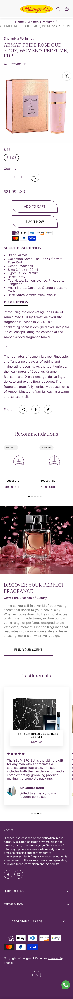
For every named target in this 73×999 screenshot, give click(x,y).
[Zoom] (66, 76)
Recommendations (36, 434)
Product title (11, 480)
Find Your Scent (28, 650)
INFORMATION (13, 904)
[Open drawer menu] (6, 9)
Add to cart (34, 206)
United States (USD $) (25, 921)
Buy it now (35, 221)
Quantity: (10, 168)
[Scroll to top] (36, 975)
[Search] (58, 9)
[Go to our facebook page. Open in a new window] (8, 874)
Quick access (14, 891)
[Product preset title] (19, 460)
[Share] (23, 409)
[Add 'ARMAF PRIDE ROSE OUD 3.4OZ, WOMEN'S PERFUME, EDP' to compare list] (35, 177)
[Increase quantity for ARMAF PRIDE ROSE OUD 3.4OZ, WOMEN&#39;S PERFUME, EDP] (21, 177)
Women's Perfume (41, 22)
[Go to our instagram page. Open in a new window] (18, 874)
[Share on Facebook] (35, 409)
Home (19, 22)
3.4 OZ (11, 158)
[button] (29, 496)
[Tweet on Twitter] (48, 409)
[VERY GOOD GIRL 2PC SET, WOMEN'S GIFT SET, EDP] (36, 719)
